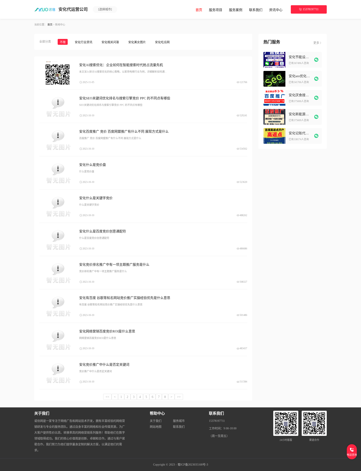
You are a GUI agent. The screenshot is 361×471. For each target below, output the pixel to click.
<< (107, 397)
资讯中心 (275, 10)
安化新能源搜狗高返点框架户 (300, 114)
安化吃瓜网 (162, 42)
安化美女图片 (137, 42)
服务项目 (215, 10)
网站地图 (155, 426)
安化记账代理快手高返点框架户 (300, 133)
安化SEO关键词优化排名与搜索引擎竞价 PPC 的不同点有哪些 (124, 98)
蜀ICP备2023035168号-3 (193, 464)
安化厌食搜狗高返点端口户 (300, 95)
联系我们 (255, 10)
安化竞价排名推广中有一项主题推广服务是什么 (114, 264)
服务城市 (179, 420)
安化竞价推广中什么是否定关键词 (104, 364)
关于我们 (155, 420)
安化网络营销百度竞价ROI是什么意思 (107, 331)
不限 (63, 42)
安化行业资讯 (83, 42)
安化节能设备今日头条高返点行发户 (300, 57)
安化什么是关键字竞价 (96, 198)
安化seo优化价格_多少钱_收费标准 (300, 76)
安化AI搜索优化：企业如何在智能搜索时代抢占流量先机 (121, 65)
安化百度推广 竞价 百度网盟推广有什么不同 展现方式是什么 (124, 131)
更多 (316, 42)
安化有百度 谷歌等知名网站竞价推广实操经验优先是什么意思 (124, 298)
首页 (199, 10)
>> (179, 397)
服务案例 (235, 10)
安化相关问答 (110, 42)
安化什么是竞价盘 (92, 165)
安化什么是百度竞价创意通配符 (102, 231)
